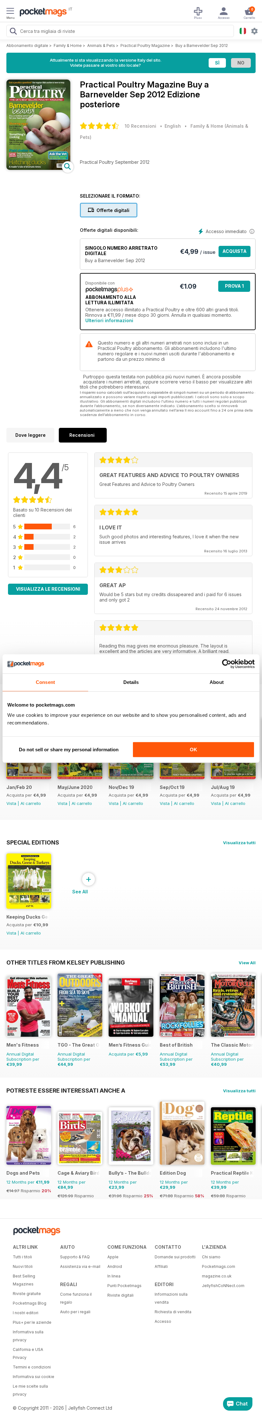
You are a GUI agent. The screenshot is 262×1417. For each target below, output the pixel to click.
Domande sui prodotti (175, 1256)
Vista (11, 803)
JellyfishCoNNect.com (223, 1285)
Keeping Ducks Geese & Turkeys (27, 917)
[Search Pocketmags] (13, 32)
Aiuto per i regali (75, 1311)
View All (247, 962)
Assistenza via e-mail (80, 1266)
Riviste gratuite (27, 1293)
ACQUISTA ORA (234, 252)
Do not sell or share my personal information (69, 749)
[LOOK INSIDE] (38, 168)
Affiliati (161, 1266)
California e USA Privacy (28, 1353)
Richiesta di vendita (173, 1311)
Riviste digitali (120, 1295)
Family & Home (68, 45)
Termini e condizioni (32, 1367)
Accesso (163, 1321)
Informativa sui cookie (33, 1376)
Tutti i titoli (22, 1256)
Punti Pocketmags (124, 1285)
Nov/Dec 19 (121, 787)
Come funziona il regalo (76, 1298)
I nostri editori (25, 1312)
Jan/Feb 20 (19, 787)
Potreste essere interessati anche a (65, 1090)
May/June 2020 (75, 787)
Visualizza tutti (239, 842)
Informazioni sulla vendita (171, 1298)
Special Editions (32, 842)
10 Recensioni (140, 126)
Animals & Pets (101, 45)
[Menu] (10, 12)
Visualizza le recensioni (48, 589)
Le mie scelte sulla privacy (30, 1390)
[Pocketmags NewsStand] (41, 12)
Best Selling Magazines (24, 1280)
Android (114, 1266)
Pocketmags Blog (29, 1303)
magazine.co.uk (217, 1276)
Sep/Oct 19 (172, 787)
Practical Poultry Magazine (145, 45)
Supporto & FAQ (75, 1256)
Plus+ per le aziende (32, 1322)
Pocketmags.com (218, 1266)
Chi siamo (211, 1256)
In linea (113, 1276)
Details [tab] (131, 682)
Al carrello (30, 803)
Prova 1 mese (234, 287)
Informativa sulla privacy (28, 1336)
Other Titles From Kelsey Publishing (65, 962)
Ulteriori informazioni (109, 320)
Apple (113, 1256)
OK (193, 749)
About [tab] (217, 682)
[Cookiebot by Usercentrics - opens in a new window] (227, 664)
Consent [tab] (45, 682)
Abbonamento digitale (27, 45)
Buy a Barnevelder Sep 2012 (201, 45)
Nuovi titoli (23, 1266)
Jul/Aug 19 (223, 787)
